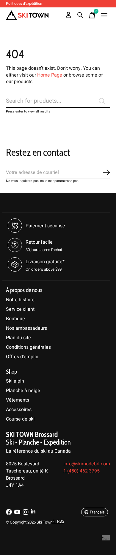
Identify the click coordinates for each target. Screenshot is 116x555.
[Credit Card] (106, 539)
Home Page (49, 75)
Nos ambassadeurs (26, 328)
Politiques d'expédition (24, 3)
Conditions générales (28, 347)
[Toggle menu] (104, 15)
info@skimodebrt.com (86, 463)
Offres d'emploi (22, 356)
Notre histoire (20, 299)
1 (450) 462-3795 (81, 471)
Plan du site (18, 337)
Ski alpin (15, 381)
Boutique (15, 318)
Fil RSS (58, 521)
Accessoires (19, 409)
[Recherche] (80, 15)
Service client (20, 309)
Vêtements (17, 400)
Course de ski (20, 419)
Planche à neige (23, 390)
